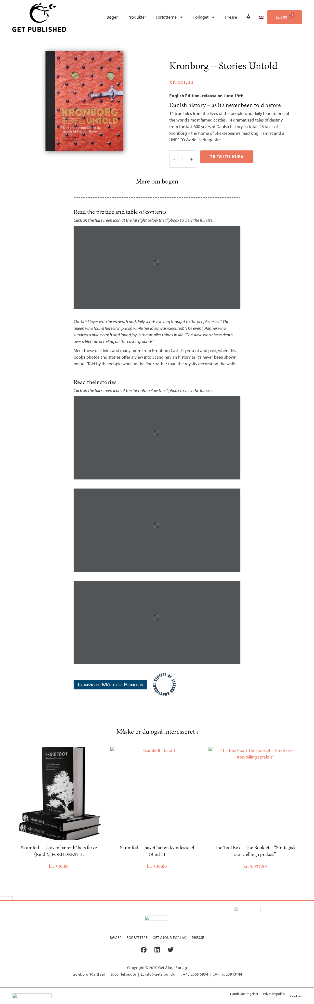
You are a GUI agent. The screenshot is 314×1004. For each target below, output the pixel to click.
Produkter (137, 17)
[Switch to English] (261, 17)
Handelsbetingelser (244, 994)
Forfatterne (166, 17)
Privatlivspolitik (274, 994)
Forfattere (137, 937)
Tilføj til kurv (227, 156)
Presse (231, 17)
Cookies (296, 996)
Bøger (112, 17)
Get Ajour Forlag (170, 937)
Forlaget (201, 17)
